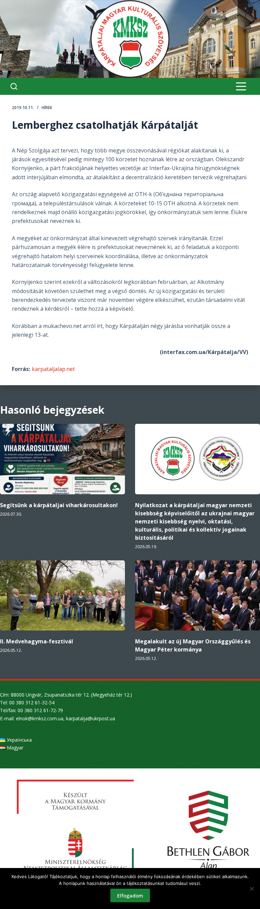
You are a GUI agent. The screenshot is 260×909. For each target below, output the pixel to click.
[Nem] (251, 888)
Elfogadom (130, 895)
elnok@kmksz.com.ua (39, 718)
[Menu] (241, 86)
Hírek (47, 107)
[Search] (13, 86)
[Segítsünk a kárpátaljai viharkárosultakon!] (62, 459)
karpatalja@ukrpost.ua (90, 718)
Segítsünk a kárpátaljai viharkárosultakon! (59, 505)
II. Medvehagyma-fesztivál (36, 641)
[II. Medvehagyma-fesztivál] (62, 595)
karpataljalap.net (53, 369)
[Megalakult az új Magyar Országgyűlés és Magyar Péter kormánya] (197, 595)
